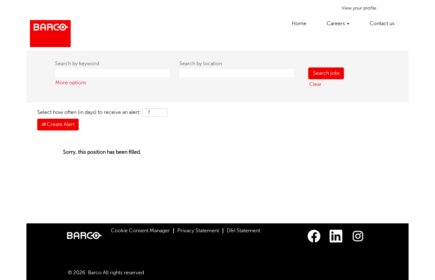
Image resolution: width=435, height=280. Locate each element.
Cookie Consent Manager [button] (140, 231)
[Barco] (50, 33)
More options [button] (70, 83)
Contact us (382, 23)
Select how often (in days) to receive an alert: (89, 112)
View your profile (359, 8)
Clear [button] (315, 84)
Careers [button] (336, 23)
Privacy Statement (198, 231)
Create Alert (60, 124)
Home (299, 23)
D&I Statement (243, 231)
